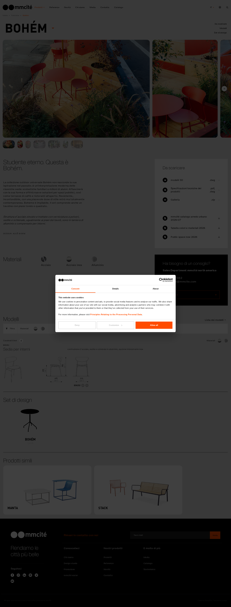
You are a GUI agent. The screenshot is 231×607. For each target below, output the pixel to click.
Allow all (154, 325)
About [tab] (156, 289)
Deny (77, 325)
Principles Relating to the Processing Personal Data (116, 314)
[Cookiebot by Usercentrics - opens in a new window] (161, 280)
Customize (114, 325)
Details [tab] (115, 289)
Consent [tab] (75, 289)
